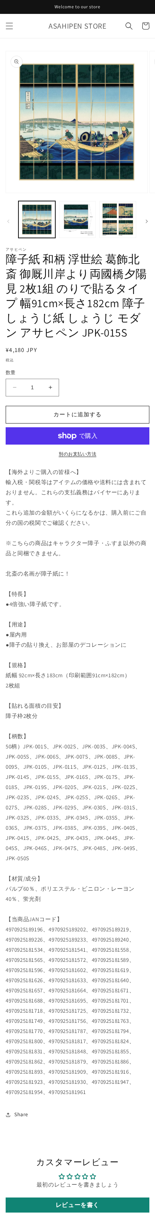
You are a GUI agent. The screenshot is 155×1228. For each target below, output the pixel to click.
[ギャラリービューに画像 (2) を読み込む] (77, 219)
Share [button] (21, 1114)
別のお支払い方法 (77, 454)
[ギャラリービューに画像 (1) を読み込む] (36, 219)
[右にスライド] (146, 221)
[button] (9, 26)
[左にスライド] (8, 221)
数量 (11, 372)
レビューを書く (77, 1205)
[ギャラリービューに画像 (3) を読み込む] (117, 219)
